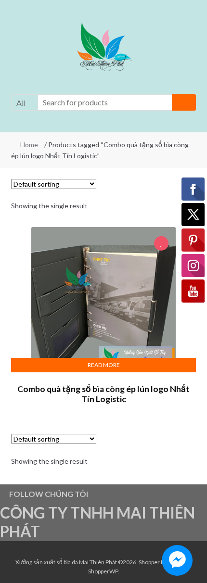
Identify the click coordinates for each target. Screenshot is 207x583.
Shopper (149, 562)
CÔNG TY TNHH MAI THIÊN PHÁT (97, 522)
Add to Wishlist (161, 244)
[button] (103, 49)
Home (29, 144)
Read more (104, 364)
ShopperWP (103, 571)
